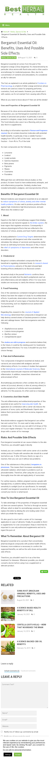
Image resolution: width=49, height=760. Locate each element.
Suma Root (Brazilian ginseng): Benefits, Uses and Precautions (31, 593)
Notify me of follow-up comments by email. (21, 732)
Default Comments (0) (11, 671)
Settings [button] (8, 754)
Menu (7, 25)
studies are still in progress (14, 342)
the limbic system (37, 223)
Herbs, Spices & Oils (8, 58)
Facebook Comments (28, 671)
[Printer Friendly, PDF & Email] (44, 571)
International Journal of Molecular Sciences (23, 369)
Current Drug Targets (25, 237)
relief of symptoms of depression (17, 247)
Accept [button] (17, 754)
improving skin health (30, 404)
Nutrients (28, 274)
